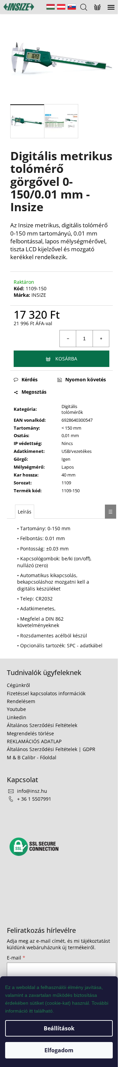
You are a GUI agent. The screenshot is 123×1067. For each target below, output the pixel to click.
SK (71, 7)
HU (50, 7)
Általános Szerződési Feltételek (42, 725)
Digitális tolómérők (72, 409)
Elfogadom (58, 1050)
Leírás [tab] (24, 511)
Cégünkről (18, 685)
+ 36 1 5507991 (34, 799)
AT (61, 7)
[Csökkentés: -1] (68, 338)
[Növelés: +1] (101, 338)
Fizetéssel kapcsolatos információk (46, 693)
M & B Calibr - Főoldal (31, 757)
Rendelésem (21, 701)
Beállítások (59, 1028)
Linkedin (16, 717)
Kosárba (66, 358)
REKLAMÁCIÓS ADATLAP (34, 741)
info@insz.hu (32, 791)
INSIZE (38, 295)
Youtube (16, 709)
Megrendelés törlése (30, 733)
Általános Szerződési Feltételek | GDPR (51, 749)
